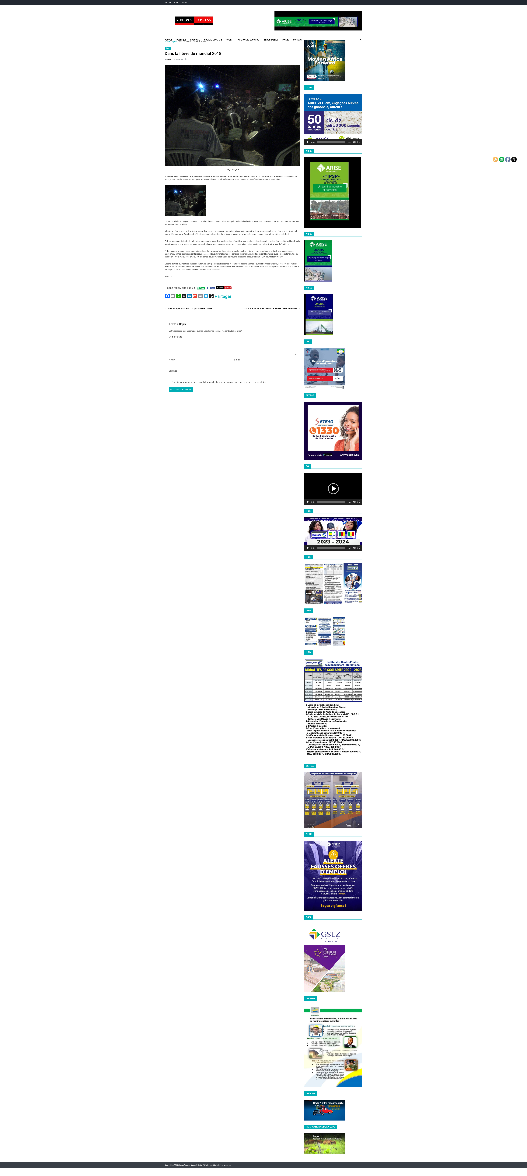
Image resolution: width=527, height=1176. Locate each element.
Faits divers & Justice (248, 40)
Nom (172, 360)
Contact (184, 3)
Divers (285, 40)
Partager (223, 296)
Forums (168, 3)
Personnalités (270, 40)
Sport (229, 40)
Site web (173, 371)
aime (169, 59)
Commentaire (176, 337)
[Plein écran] (358, 142)
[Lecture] (307, 142)
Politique (181, 40)
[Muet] (354, 142)
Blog (176, 3)
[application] (333, 119)
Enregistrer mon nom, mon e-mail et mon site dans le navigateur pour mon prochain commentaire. (219, 382)
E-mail (237, 360)
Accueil (168, 40)
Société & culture (213, 40)
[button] (333, 119)
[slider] (331, 142)
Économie (195, 40)
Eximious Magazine (223, 1165)
